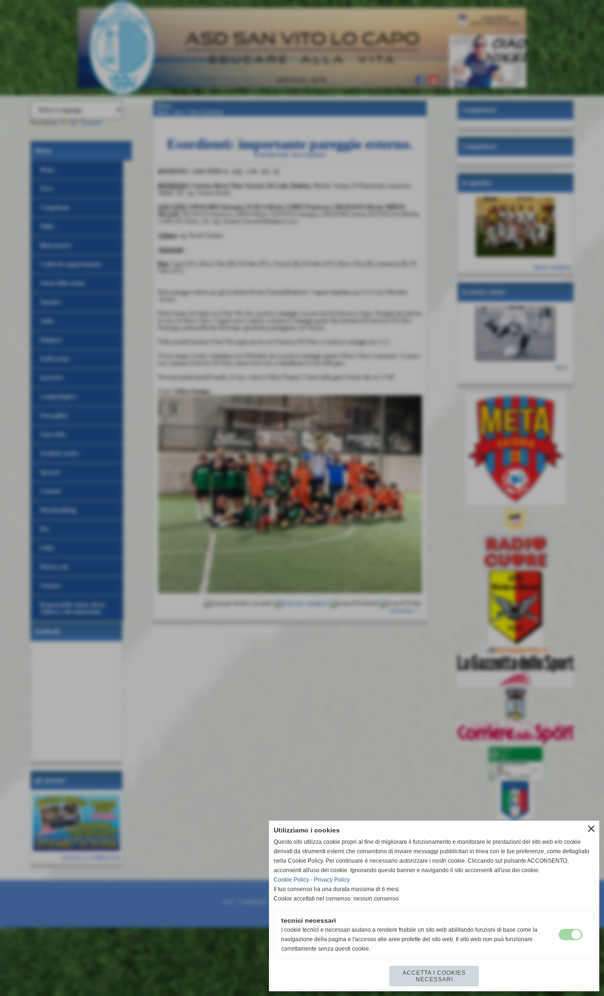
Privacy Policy (332, 879)
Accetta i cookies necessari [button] (434, 976)
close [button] (591, 828)
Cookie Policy (291, 879)
